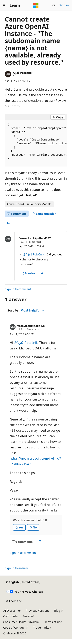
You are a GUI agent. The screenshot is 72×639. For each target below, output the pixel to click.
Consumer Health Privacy (20, 622)
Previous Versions (37, 610)
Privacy (27, 616)
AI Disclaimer (12, 610)
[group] (36, 143)
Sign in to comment (18, 289)
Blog (57, 610)
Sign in (64, 5)
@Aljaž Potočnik (34, 254)
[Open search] (54, 5)
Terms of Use (53, 622)
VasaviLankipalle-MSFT (35, 238)
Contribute (10, 616)
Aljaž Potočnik (23, 73)
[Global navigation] (4, 5)
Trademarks (41, 627)
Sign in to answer (16, 568)
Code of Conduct (14, 627)
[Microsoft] (36, 5)
